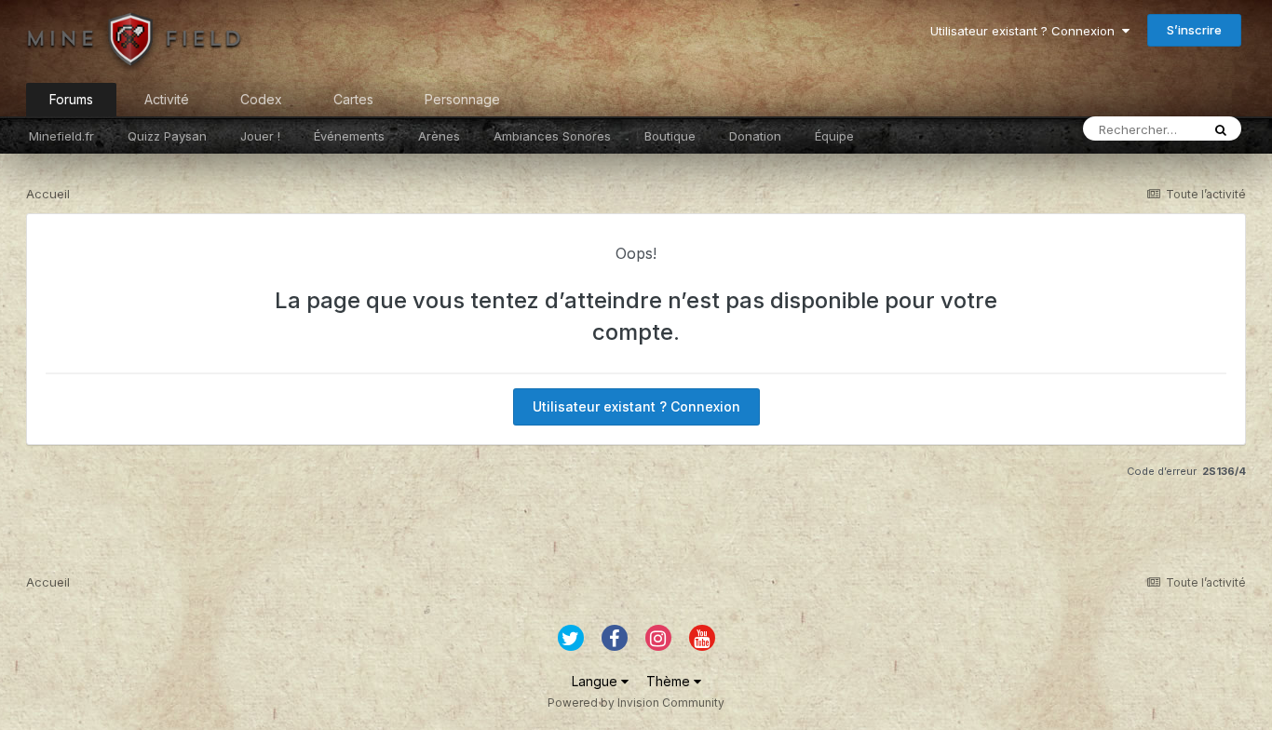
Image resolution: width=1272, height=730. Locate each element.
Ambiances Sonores (552, 135)
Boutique (670, 135)
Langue (596, 681)
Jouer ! (260, 135)
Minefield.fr (61, 135)
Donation (755, 135)
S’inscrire (1194, 29)
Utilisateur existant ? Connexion (1026, 30)
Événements (349, 135)
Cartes (353, 99)
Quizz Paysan (167, 135)
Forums (71, 99)
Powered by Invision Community (636, 703)
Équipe (834, 135)
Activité (166, 99)
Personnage (462, 99)
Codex (261, 99)
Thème (670, 681)
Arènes (439, 135)
